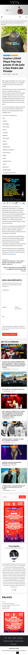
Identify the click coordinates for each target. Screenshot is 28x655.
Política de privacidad (8, 641)
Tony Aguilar (8, 74)
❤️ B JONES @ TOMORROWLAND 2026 (13, 389)
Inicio (5, 638)
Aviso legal (20, 638)
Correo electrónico (18, 308)
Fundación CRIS (5, 608)
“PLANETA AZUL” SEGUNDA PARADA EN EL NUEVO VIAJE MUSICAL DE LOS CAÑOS (13, 487)
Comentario (5, 290)
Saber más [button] (12, 652)
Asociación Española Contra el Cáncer (11, 605)
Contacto (14, 638)
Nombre (4, 307)
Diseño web (13, 644)
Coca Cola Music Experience (8, 603)
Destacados (7, 55)
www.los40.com (12, 254)
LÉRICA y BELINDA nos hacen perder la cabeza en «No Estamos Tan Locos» (14, 268)
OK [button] (17, 652)
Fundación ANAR (6, 606)
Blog (9, 638)
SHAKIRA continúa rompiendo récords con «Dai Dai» (11, 463)
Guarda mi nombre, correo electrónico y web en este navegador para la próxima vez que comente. (14, 328)
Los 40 (3, 602)
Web (3, 316)
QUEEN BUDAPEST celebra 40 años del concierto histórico (13, 439)
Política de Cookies (19, 641)
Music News (14, 55)
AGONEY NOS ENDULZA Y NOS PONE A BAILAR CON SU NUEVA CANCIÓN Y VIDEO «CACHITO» (13, 262)
